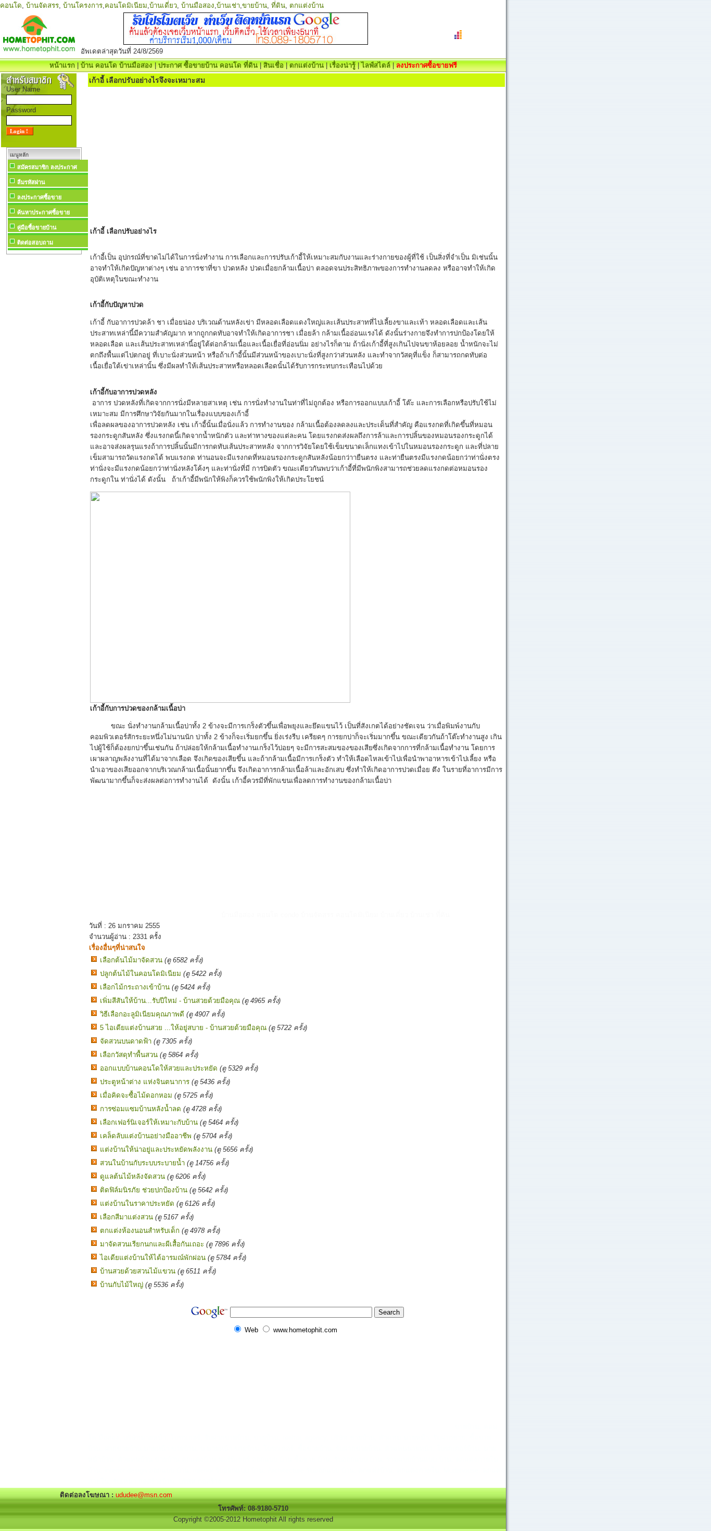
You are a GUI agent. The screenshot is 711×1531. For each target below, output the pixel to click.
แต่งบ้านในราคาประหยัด (137, 1203)
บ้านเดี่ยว (163, 5)
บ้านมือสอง (197, 5)
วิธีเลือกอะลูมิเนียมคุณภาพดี (142, 1014)
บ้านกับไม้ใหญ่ (121, 1285)
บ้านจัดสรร (42, 5)
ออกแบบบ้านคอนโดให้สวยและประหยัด (159, 1068)
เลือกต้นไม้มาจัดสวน (131, 960)
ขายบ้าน (254, 5)
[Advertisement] (43, 413)
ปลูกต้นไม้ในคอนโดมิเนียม (140, 973)
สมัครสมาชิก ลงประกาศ (47, 167)
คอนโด (11, 5)
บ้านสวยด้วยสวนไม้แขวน (137, 1271)
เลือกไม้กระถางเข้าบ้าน (135, 987)
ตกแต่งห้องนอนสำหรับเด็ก (140, 1230)
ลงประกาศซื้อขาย (39, 197)
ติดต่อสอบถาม (35, 242)
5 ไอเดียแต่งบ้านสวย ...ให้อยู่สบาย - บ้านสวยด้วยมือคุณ (183, 1028)
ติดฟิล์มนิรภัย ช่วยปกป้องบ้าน (143, 1190)
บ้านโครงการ (83, 5)
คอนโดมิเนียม (126, 5)
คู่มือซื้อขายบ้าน (37, 227)
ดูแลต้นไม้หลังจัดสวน (132, 1176)
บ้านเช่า (228, 5)
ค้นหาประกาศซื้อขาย (43, 212)
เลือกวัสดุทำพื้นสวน (129, 1055)
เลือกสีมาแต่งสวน (126, 1217)
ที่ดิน (278, 5)
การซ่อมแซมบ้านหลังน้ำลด (140, 1109)
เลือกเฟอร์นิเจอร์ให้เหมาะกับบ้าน (149, 1122)
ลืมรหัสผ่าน (31, 182)
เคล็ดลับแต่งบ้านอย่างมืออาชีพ (146, 1136)
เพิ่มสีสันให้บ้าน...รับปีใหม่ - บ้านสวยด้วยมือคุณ (170, 1001)
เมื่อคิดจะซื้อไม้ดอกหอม (136, 1095)
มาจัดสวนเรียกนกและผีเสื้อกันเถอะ (152, 1244)
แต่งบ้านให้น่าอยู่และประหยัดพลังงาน (156, 1149)
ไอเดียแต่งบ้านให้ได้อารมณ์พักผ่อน (153, 1258)
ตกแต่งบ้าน (306, 5)
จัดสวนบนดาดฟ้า (125, 1041)
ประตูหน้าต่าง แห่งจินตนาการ (144, 1082)
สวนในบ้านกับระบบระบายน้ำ (142, 1163)
